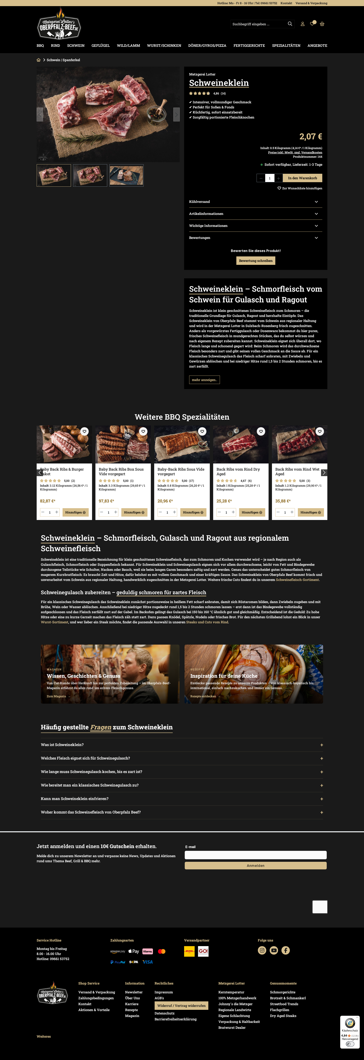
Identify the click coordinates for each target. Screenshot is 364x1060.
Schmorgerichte (282, 992)
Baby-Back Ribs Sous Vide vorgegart (181, 471)
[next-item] (324, 472)
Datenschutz (165, 1013)
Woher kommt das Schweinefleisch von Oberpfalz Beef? (91, 812)
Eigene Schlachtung (234, 1015)
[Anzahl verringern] (261, 178)
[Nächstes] (176, 114)
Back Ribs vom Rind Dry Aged (238, 471)
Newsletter (134, 992)
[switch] (350, 1044)
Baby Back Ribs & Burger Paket (62, 471)
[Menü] (357, 1018)
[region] (108, 127)
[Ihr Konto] (302, 24)
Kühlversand (199, 201)
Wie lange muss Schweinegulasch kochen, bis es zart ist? (91, 771)
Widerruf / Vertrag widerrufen (181, 1005)
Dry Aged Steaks (283, 1015)
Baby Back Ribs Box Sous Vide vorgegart (121, 471)
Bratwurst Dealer (232, 1027)
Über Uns (132, 998)
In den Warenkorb (302, 178)
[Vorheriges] (40, 114)
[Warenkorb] (322, 24)
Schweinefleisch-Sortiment (297, 579)
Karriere (131, 1004)
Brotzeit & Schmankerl (288, 998)
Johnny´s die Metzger (235, 1004)
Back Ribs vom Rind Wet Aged (297, 471)
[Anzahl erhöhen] (278, 178)
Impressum (164, 992)
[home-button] (38, 60)
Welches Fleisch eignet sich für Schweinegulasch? (85, 758)
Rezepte (131, 1009)
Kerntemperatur (231, 992)
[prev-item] (40, 472)
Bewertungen (199, 237)
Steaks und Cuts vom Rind (207, 622)
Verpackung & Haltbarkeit (239, 1021)
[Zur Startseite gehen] (59, 23)
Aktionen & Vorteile (94, 1009)
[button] (204, 380)
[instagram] (262, 950)
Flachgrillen (279, 1009)
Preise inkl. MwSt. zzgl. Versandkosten (295, 152)
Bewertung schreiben (256, 260)
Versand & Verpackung (311, 3)
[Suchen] (290, 24)
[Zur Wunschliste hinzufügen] (84, 431)
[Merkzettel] (312, 24)
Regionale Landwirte (234, 1009)
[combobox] (262, 24)
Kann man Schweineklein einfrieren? (74, 798)
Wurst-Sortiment (54, 622)
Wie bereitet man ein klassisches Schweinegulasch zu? (90, 785)
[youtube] (274, 950)
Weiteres (44, 1036)
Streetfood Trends (284, 1004)
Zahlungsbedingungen (96, 998)
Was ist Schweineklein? (62, 744)
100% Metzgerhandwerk (237, 998)
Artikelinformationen (206, 213)
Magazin (132, 1015)
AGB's (159, 998)
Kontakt (286, 3)
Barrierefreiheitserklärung (176, 1019)
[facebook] (285, 950)
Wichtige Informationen (208, 225)
